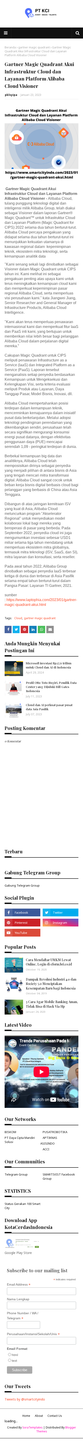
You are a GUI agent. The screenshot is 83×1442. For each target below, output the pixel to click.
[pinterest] (22, 922)
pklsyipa (11, 95)
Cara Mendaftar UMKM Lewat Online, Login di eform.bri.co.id (49, 962)
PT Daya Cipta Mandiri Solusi (20, 1140)
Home (26, 1416)
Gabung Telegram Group (22, 885)
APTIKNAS (50, 1138)
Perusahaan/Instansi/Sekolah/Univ (33, 1334)
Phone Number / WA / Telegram (22, 1315)
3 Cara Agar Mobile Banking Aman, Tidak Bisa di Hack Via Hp (52, 1004)
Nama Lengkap (18, 1299)
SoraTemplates (32, 1427)
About (39, 1416)
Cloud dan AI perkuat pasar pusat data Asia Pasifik (49, 707)
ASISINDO (47, 1143)
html (15, 1355)
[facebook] (22, 912)
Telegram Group (16, 1174)
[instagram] (60, 922)
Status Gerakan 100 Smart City (22, 1206)
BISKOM (10, 1132)
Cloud (18, 618)
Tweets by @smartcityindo (25, 1399)
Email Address (18, 1284)
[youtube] (22, 933)
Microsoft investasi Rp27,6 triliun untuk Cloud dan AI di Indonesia (48, 665)
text (14, 1360)
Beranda (10, 47)
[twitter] (60, 912)
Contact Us (54, 1416)
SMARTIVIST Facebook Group (59, 1176)
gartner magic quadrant (34, 47)
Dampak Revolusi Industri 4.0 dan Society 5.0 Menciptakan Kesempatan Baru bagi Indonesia (51, 983)
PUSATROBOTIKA (55, 1132)
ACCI (46, 1149)
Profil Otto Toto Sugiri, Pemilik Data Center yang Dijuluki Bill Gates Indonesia (51, 687)
